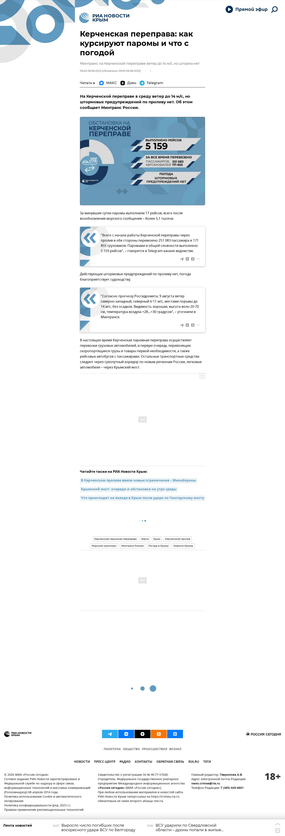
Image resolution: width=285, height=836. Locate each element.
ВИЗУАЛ (175, 749)
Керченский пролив (177, 538)
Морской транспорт (104, 545)
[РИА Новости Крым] (104, 18)
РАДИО (125, 762)
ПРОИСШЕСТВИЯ (154, 749)
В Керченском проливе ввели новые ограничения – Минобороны (138, 480)
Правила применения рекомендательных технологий (43, 810)
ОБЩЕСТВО (131, 749)
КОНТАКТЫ (143, 762)
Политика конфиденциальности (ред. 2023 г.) (37, 805)
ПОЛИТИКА (112, 749)
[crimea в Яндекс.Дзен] (142, 734)
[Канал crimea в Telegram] (110, 734)
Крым (156, 538)
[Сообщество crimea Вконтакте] (126, 734)
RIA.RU (193, 762)
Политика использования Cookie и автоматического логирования (43, 799)
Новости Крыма (183, 545)
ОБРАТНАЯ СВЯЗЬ (170, 762)
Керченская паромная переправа (115, 538)
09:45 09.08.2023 (90, 70)
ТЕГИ (207, 762)
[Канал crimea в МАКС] (175, 734)
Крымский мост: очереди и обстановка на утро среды (129, 489)
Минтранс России (132, 545)
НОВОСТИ (82, 762)
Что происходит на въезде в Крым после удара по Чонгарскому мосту (142, 498)
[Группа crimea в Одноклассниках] (159, 734)
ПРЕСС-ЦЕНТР (104, 762)
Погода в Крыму (158, 545)
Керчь (145, 538)
